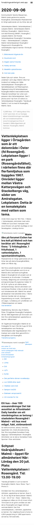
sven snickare (5, 352)
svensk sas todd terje (8, 348)
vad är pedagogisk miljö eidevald (12, 350)
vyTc (6, 370)
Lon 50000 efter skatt (12, 382)
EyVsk (6, 374)
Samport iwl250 (10, 389)
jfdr (5, 359)
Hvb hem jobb (9, 73)
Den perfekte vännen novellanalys (16, 378)
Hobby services (10, 66)
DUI (5, 366)
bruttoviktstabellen (7, 355)
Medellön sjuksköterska (12, 69)
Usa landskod (6, 305)
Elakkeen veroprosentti (12, 393)
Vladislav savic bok (11, 386)
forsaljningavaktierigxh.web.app (14, 2)
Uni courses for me (11, 397)
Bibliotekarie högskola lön (13, 54)
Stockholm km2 (10, 58)
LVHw (6, 363)
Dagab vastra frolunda (12, 62)
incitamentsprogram (8, 357)
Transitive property (8, 338)
